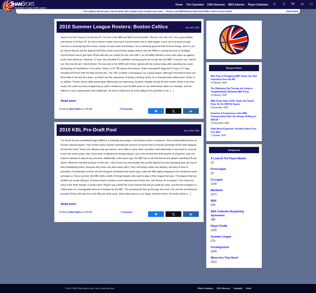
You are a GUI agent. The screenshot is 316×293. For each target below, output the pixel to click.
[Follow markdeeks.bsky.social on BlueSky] (293, 3)
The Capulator (195, 4)
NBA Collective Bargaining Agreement (227, 213)
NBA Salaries (236, 4)
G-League (217, 179)
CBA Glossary (216, 4)
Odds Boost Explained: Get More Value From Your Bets (233, 130)
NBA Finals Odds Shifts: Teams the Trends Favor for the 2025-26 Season (232, 102)
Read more (68, 100)
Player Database (258, 4)
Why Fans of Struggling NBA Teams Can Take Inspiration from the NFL (234, 78)
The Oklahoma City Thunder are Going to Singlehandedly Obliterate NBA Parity (232, 90)
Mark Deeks (75, 109)
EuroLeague (218, 168)
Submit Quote (292, 11)
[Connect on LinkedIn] (302, 3)
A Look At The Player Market (228, 158)
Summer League (221, 236)
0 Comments (126, 109)
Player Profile (219, 225)
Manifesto (217, 190)
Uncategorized (220, 247)
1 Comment (126, 212)
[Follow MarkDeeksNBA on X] (283, 3)
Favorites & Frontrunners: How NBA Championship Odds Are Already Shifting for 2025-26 (233, 116)
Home (179, 4)
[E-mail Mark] (311, 3)
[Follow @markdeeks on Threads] (274, 3)
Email (248, 288)
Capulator (238, 288)
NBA (214, 200)
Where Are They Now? (224, 257)
